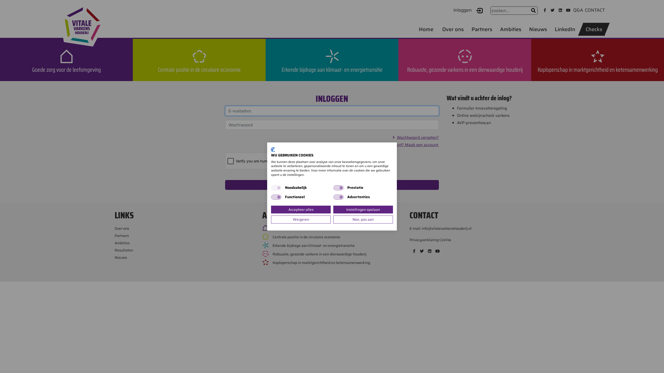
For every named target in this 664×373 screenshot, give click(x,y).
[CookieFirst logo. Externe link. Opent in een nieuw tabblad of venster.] (273, 149)
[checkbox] (276, 187)
